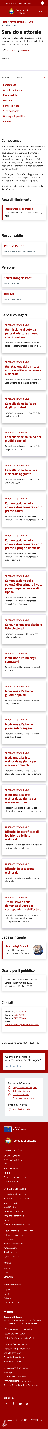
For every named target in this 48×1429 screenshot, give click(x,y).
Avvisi (6, 1272)
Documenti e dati (11, 1181)
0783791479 (20, 1011)
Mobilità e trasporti (12, 1207)
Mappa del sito (10, 1419)
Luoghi (7, 1289)
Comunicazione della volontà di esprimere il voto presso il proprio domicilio (23, 544)
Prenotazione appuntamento (17, 1348)
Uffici (31, 21)
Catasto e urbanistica (13, 1211)
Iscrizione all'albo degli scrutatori (20, 659)
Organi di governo (12, 1155)
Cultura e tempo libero (14, 1235)
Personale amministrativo (15, 1177)
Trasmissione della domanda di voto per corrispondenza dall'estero (23, 905)
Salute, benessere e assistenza (17, 1198)
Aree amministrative (13, 1160)
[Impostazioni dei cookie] (4, 1424)
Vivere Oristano (12, 1284)
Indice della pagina (11, 77)
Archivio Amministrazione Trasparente (21, 1385)
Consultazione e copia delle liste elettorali (23, 626)
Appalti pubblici (11, 1252)
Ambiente (8, 1239)
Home (4, 21)
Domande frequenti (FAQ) (15, 1344)
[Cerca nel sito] (41, 11)
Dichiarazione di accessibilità (17, 1367)
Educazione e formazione (15, 1194)
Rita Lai (9, 294)
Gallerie (7, 1298)
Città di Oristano (11, 1302)
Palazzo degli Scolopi (17, 946)
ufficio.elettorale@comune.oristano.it (22, 1024)
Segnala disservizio (12, 1352)
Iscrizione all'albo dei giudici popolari (19, 693)
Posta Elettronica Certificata (16, 1333)
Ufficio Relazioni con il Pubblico (18, 1329)
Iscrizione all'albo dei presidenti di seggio (19, 726)
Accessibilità (36, 1419)
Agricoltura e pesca (12, 1256)
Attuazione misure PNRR (15, 1376)
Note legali (8, 1372)
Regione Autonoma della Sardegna (17, 3)
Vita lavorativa (10, 1202)
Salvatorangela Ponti (18, 278)
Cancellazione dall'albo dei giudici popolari (23, 438)
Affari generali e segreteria (19, 208)
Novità (7, 1262)
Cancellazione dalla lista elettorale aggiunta (21, 472)
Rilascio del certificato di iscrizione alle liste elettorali (22, 835)
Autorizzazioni (10, 1247)
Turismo (7, 1220)
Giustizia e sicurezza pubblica (17, 1224)
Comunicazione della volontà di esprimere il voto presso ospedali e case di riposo (23, 586)
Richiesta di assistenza (14, 1357)
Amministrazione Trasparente (17, 1380)
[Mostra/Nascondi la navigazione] (3, 11)
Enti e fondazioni (11, 1168)
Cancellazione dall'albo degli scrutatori (20, 405)
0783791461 (20, 1015)
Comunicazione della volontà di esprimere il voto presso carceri (23, 507)
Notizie (7, 1268)
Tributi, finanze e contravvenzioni (19, 1230)
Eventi (7, 1294)
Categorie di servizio (15, 1188)
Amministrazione (18, 21)
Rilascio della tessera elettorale (19, 870)
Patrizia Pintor (14, 246)
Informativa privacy (12, 1361)
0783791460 (20, 1018)
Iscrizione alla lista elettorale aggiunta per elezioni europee (20, 798)
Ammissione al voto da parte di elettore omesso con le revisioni (22, 333)
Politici (7, 1172)
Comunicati (9, 1276)
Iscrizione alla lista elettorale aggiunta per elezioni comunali (20, 761)
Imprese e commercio (13, 1243)
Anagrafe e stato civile (17, 325)
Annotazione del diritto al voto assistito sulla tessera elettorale (23, 370)
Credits (24, 1419)
